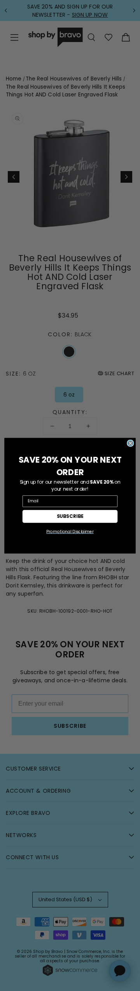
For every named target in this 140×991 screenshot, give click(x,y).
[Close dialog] (130, 443)
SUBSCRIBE (70, 515)
